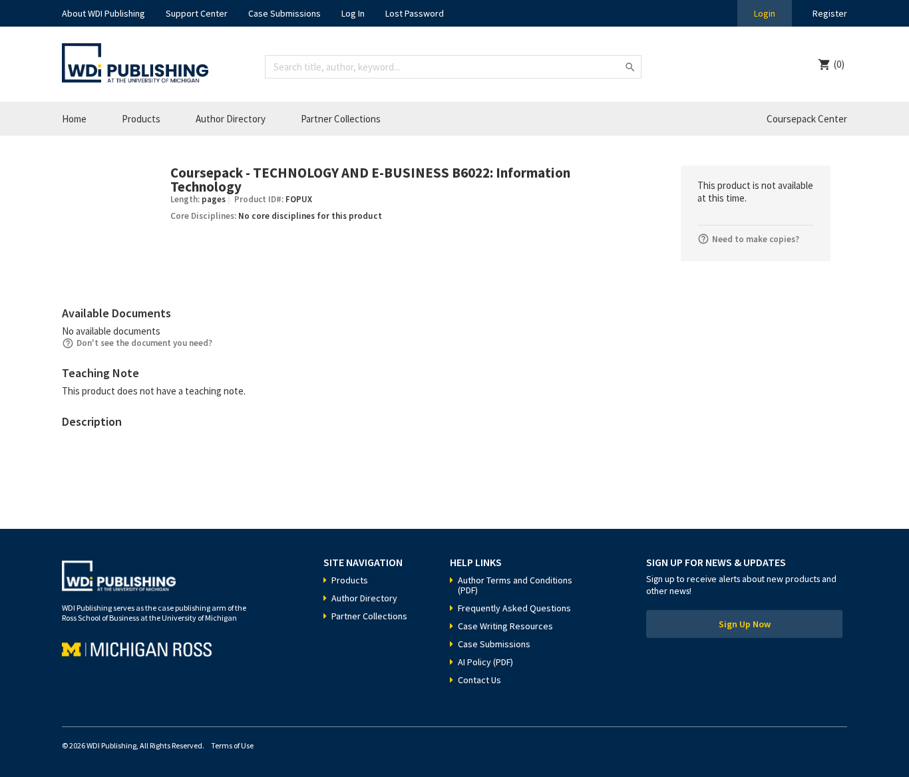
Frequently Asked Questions (514, 608)
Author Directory (231, 118)
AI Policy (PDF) (485, 662)
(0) (839, 64)
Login (764, 13)
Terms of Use (232, 745)
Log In (353, 13)
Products (141, 118)
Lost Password (414, 13)
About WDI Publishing (103, 13)
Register (830, 13)
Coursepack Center (807, 118)
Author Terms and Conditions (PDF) (515, 585)
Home (74, 118)
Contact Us (479, 680)
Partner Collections (341, 118)
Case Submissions (284, 13)
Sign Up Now (745, 624)
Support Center (197, 13)
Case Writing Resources (505, 626)
